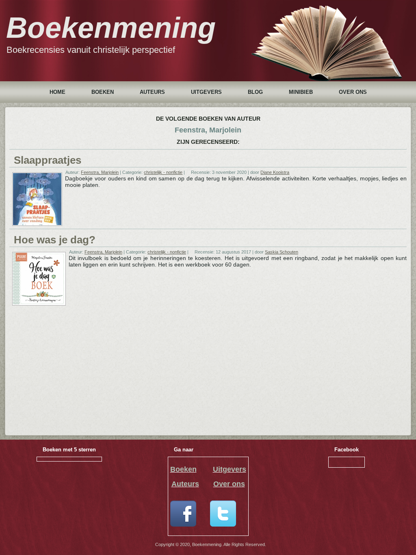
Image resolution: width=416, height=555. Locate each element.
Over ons (353, 92)
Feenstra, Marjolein (100, 172)
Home (57, 92)
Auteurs (152, 92)
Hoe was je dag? (54, 240)
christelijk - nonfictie (163, 172)
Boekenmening (111, 27)
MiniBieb (301, 92)
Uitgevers (206, 92)
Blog (255, 92)
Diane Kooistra (274, 172)
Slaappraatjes (47, 160)
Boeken (102, 92)
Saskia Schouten (281, 251)
